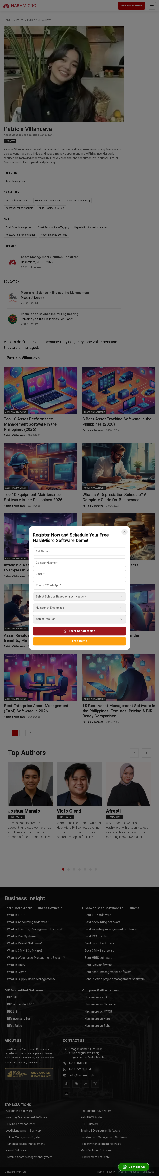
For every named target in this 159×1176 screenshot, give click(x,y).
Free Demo (79, 641)
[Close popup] (124, 532)
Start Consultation (82, 631)
